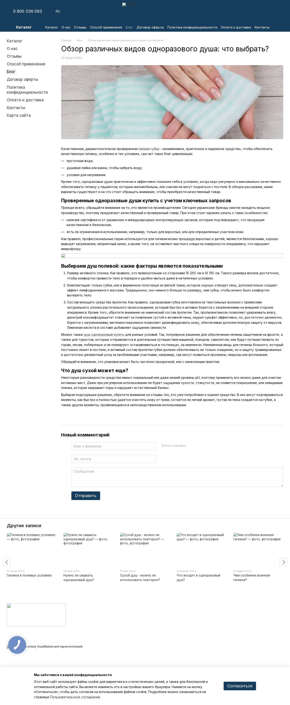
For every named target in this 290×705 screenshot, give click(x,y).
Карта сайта (19, 115)
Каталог (51, 27)
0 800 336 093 (27, 11)
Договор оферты (150, 27)
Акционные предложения (119, 644)
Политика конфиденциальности (192, 27)
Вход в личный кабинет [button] (165, 612)
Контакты (262, 27)
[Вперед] (283, 562)
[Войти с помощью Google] (198, 445)
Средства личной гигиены (120, 617)
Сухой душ (109, 612)
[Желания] (256, 11)
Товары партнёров (115, 638)
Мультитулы (109, 632)
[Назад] (6, 562)
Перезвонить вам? (208, 637)
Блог (129, 27)
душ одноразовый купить (104, 334)
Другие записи (24, 525)
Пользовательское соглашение (75, 697)
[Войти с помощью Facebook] (191, 445)
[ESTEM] (36, 614)
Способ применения (106, 27)
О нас (66, 27)
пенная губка (149, 149)
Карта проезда (252, 640)
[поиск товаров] (278, 27)
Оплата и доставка (236, 27)
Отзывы (80, 27)
